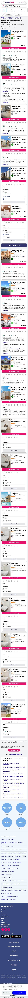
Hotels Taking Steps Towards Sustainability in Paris (12, 843)
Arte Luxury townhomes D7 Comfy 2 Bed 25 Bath (18, 456)
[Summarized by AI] (10, 96)
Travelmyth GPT (5, 924)
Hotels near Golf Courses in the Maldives (11, 850)
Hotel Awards (5, 916)
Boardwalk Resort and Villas (8, 899)
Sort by (17, 14)
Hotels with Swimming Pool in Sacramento (11, 786)
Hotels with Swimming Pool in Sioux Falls (13, 794)
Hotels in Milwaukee (6, 874)
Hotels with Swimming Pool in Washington (11, 763)
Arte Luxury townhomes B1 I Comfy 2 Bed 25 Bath (18, 564)
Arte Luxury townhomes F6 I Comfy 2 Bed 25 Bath (18, 670)
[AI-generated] (10, 57)
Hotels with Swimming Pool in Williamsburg (11, 790)
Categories (4, 914)
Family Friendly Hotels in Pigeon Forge (11, 862)
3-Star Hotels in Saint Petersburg (9, 868)
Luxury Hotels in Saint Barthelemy (10, 865)
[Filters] (2, 14)
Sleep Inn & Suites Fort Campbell (18, 315)
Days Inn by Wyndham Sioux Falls (9, 896)
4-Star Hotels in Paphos (7, 878)
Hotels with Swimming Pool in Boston (13, 774)
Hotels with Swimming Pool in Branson (13, 798)
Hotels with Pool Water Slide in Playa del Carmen (13, 853)
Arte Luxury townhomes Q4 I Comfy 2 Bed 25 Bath (18, 529)
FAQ (2, 920)
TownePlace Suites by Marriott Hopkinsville (17, 169)
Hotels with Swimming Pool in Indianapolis (11, 770)
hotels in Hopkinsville (16, 754)
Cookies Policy (6, 997)
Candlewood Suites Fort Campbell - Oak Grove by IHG (18, 388)
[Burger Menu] (2, 2)
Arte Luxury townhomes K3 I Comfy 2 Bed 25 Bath (18, 635)
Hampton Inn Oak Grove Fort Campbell (17, 251)
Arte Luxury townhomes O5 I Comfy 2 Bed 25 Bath (18, 494)
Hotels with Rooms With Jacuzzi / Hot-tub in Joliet (13, 890)
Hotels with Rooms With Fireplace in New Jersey (13, 856)
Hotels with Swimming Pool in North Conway (13, 779)
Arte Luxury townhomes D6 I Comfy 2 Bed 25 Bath (18, 421)
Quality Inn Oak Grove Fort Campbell (18, 283)
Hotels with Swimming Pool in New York (14, 767)
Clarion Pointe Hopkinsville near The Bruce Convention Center (18, 107)
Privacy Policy (13, 997)
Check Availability (14, 48)
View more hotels (14, 750)
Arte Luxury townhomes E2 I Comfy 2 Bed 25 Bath (18, 599)
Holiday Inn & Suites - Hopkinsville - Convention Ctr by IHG (18, 65)
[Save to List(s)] (9, 31)
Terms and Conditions (20, 997)
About (3, 909)
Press (2, 912)
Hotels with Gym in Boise (7, 871)
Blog (2, 918)
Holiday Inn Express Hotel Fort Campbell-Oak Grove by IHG (17, 358)
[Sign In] (25, 2)
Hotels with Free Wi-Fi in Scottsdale (10, 859)
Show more (13, 202)
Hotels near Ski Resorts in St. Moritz (10, 884)
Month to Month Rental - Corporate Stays (18, 705)
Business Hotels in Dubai (7, 847)
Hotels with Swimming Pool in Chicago (13, 783)
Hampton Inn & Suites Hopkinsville (18, 32)
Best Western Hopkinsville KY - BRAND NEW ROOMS (17, 207)
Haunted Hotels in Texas (7, 839)
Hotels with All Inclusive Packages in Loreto (12, 881)
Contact (3, 922)
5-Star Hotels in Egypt (6, 887)
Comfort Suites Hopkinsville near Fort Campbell (18, 138)
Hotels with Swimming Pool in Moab (13, 776)
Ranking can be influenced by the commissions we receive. (12, 27)
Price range (8, 14)
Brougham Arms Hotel (7, 893)
